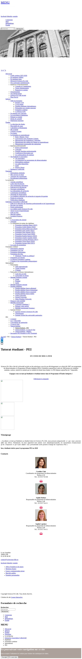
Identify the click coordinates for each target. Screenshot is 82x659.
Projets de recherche (16, 198)
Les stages (13, 133)
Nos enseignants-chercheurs (19, 185)
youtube (15, 16)
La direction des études (17, 124)
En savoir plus (13, 657)
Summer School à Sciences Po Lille (26, 312)
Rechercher (5, 607)
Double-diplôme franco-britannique (26, 290)
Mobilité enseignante (17, 303)
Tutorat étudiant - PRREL (23, 331)
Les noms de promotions (18, 245)
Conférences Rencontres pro (24, 153)
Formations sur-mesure (17, 257)
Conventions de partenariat (18, 322)
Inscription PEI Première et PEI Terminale (23, 333)
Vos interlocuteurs (16, 93)
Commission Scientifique (18, 193)
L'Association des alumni (18, 220)
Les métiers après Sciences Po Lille (21, 209)
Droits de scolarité (16, 119)
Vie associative (20, 158)
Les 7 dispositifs (15, 321)
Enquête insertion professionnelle (25, 151)
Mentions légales (11, 569)
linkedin (9, 16)
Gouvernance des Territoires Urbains (26, 138)
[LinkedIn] (41, 341)
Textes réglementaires (22, 88)
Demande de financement (18, 194)
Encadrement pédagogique (18, 178)
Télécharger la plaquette (41, 379)
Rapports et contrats (21, 90)
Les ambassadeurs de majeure (24, 155)
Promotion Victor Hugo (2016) (25, 241)
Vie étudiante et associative (18, 157)
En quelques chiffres (16, 77)
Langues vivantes (15, 131)
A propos (13, 319)
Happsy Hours (19, 167)
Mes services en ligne (17, 175)
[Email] (41, 343)
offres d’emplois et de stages (14, 567)
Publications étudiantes (17, 200)
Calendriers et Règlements (18, 128)
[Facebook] (41, 339)
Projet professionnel (21, 148)
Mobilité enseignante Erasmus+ (25, 308)
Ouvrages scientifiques (17, 189)
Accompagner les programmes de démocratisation (31, 160)
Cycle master (19, 104)
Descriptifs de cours (16, 126)
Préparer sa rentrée (16, 117)
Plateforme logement (16, 120)
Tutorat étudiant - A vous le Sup (25, 330)
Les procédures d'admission (19, 115)
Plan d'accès (14, 97)
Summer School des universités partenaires (28, 315)
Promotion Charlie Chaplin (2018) (26, 238)
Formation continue (21, 110)
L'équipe (18, 270)
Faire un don (14, 212)
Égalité (8, 25)
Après (17, 283)
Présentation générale (17, 248)
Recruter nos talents (16, 205)
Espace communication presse (15, 571)
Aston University (20, 295)
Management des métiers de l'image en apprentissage (31, 142)
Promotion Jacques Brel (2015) (25, 243)
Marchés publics (15, 214)
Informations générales (17, 173)
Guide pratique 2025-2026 (18, 75)
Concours (18, 149)
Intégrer (8, 99)
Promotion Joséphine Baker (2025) (26, 225)
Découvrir (9, 74)
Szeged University (21, 297)
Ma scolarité (14, 129)
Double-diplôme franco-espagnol (25, 292)
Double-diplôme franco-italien (24, 294)
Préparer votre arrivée (22, 306)
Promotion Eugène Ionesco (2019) (26, 236)
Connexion (9, 20)
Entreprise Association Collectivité (16, 202)
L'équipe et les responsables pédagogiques (23, 261)
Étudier (8, 122)
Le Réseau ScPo (20, 111)
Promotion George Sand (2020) (25, 234)
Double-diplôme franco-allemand (25, 288)
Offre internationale (21, 266)
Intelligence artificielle (17, 169)
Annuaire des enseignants (18, 176)
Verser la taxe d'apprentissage (19, 211)
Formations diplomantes (18, 252)
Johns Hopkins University (23, 299)
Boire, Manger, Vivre (22, 137)
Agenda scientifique (16, 182)
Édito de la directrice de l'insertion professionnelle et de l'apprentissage (32, 203)
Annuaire (13, 221)
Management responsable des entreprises (28, 144)
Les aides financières (21, 164)
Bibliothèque (10, 23)
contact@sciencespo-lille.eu (9, 559)
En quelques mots (16, 79)
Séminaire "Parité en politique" (25, 256)
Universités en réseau (22, 275)
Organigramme (15, 92)
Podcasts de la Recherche (18, 187)
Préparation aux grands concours (25, 108)
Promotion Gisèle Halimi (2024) (25, 227)
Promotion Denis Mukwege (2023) (26, 229)
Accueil (3, 337)
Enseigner (9, 171)
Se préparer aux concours (18, 113)
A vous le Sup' (15, 324)
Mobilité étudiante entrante (18, 284)
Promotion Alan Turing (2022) (24, 230)
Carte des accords (20, 274)
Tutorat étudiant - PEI (22, 328)
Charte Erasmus (20, 268)
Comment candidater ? (22, 304)
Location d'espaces (16, 216)
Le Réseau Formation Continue (20, 259)
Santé (17, 166)
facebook (4, 16)
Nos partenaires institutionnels (19, 83)
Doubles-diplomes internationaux (25, 106)
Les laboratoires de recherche (19, 191)
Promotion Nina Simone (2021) (25, 232)
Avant (17, 279)
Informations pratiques (22, 162)
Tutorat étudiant (15, 326)
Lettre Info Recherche (17, 184)
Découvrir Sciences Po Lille (19, 81)
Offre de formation (16, 101)
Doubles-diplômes (16, 286)
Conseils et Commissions (23, 86)
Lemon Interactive (16, 597)
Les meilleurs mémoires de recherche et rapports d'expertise (29, 196)
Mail (7, 21)
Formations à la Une (16, 250)
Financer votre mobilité (17, 301)
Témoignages (19, 313)
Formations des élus (16, 254)
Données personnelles (12, 575)
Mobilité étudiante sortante (18, 277)
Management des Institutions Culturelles (27, 140)
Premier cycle (19, 102)
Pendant (17, 281)
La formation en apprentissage (19, 135)
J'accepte (4, 657)
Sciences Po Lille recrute (18, 95)
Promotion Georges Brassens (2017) (26, 239)
